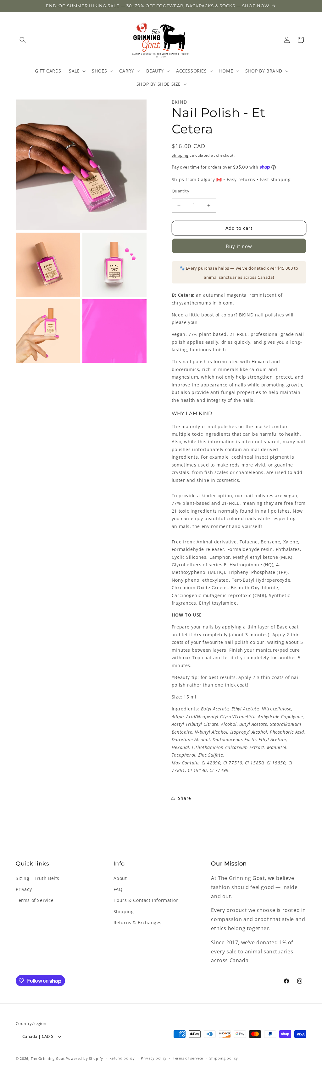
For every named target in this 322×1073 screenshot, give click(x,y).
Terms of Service (35, 900)
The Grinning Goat (48, 1058)
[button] (23, 40)
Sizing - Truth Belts (37, 878)
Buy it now (239, 246)
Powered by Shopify (84, 1058)
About (120, 878)
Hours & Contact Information (146, 900)
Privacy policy (154, 1058)
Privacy (24, 889)
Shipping (180, 155)
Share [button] (184, 798)
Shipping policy (223, 1058)
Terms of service (188, 1058)
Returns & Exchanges (138, 922)
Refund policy (122, 1058)
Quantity (180, 191)
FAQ (118, 889)
